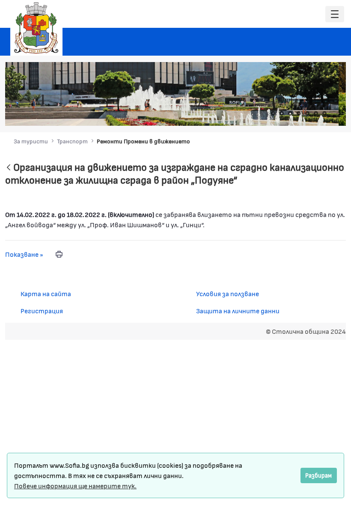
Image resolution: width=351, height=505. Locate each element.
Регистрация (42, 310)
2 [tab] (282, 113)
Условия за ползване (227, 293)
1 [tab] (273, 113)
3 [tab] (290, 113)
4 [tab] (299, 113)
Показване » (24, 254)
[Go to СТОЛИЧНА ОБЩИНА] (36, 28)
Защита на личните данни (238, 310)
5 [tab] (307, 113)
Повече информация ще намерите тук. (75, 485)
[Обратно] (8, 168)
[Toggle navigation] (334, 14)
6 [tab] (316, 113)
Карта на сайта (46, 293)
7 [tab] (324, 113)
